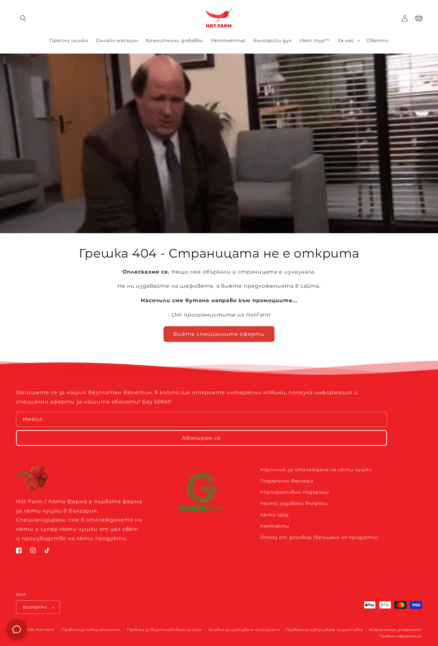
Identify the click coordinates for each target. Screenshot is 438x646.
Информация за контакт (395, 629)
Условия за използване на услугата (244, 629)
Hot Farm (45, 629)
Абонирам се (201, 438)
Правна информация (400, 636)
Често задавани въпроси (294, 503)
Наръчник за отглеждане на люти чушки (316, 469)
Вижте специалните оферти (219, 334)
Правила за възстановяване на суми (164, 629)
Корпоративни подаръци (294, 492)
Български (35, 606)
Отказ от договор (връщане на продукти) (319, 537)
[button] (23, 18)
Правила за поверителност (91, 629)
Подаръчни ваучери (286, 481)
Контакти (274, 526)
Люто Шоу (274, 515)
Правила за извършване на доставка (324, 629)
